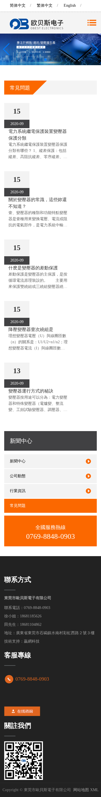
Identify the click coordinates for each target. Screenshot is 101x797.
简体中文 (18, 5)
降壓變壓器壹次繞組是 (30, 329)
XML (94, 790)
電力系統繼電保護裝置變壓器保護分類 (37, 134)
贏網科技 (32, 641)
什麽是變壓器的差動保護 (33, 267)
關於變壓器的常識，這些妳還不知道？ (37, 203)
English (70, 5)
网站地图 (81, 790)
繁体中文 (44, 5)
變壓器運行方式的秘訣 (30, 391)
